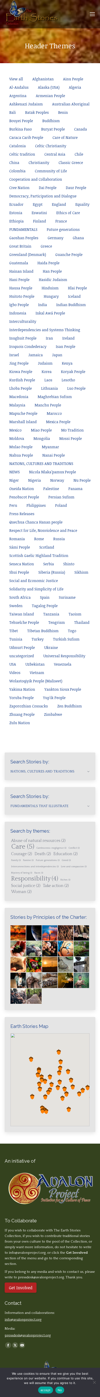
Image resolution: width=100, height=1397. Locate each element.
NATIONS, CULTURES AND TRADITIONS (41, 463)
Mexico (15, 430)
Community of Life (51, 170)
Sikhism (81, 572)
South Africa (20, 597)
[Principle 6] (18, 965)
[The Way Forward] (34, 996)
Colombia (17, 170)
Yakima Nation (22, 689)
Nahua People (21, 455)
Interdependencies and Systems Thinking (44, 329)
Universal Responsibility (64, 655)
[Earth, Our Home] (34, 933)
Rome (39, 538)
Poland (61, 505)
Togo (72, 630)
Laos (48, 380)
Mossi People (70, 438)
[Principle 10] (82, 965)
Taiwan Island (21, 614)
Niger (14, 480)
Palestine (51, 488)
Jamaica (35, 354)
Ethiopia (16, 221)
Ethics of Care (68, 212)
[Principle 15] (82, 980)
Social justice (25, 885)
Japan (57, 354)
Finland (39, 221)
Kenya (67, 363)
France (61, 221)
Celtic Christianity (50, 145)
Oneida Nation (21, 488)
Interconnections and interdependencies (35, 866)
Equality (82, 204)
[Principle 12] (34, 980)
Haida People (48, 262)
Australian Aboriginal (71, 104)
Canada (80, 129)
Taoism (75, 614)
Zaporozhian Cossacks (28, 706)
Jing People (19, 363)
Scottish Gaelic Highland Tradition (38, 555)
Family (16, 860)
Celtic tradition (22, 154)
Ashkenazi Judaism (26, 104)
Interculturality (22, 321)
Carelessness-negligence (51, 848)
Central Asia (54, 154)
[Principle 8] (50, 965)
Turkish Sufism (66, 639)
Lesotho (68, 380)
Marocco (54, 413)
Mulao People (21, 446)
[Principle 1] (18, 949)
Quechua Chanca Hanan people (36, 522)
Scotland (46, 547)
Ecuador (16, 204)
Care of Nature (65, 137)
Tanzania (51, 614)
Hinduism (50, 288)
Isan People (65, 346)
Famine (28, 860)
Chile (79, 154)
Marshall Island (23, 421)
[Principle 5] (82, 949)
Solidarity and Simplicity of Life (36, 589)
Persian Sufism (61, 497)
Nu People (82, 480)
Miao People (41, 430)
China (14, 162)
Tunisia (15, 639)
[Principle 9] (66, 965)
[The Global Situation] (50, 933)
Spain (45, 597)
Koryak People (73, 371)
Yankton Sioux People (62, 689)
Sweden (16, 605)
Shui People (19, 572)
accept (45, 1390)
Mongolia (41, 438)
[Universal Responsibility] (82, 933)
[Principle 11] (18, 980)
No (60, 1390)
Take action (56, 885)
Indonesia (17, 313)
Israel (14, 354)
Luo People (76, 388)
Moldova (16, 438)
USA (12, 664)
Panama (75, 488)
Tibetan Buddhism (43, 630)
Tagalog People (45, 605)
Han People (52, 271)
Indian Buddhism (71, 304)
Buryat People (53, 129)
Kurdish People (22, 380)
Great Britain (20, 246)
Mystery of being (21, 872)
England (59, 204)
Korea (47, 371)
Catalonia (17, 145)
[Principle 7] (34, 965)
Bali (12, 112)
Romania (17, 538)
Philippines (36, 505)
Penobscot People (24, 497)
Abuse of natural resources (38, 840)
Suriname (67, 597)
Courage (21, 854)
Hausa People (20, 288)
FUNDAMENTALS (23, 229)
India (42, 304)
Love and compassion (74, 866)
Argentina (18, 95)
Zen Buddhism (69, 706)
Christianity (39, 162)
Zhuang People (22, 714)
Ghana (78, 237)
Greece (46, 246)
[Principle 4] (66, 949)
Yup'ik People (54, 697)
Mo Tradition (72, 430)
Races (38, 872)
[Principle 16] (18, 996)
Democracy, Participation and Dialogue (43, 196)
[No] (94, 1382)
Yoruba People (21, 697)
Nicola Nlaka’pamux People (52, 471)
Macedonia (18, 396)
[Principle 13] (50, 980)
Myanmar (50, 446)
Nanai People (53, 455)
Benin (63, 112)
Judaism (45, 363)
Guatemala (18, 262)
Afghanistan (43, 79)
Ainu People (73, 79)
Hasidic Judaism (53, 279)
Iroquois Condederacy (28, 346)
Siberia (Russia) (51, 572)
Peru (13, 505)
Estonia (15, 212)
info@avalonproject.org (27, 1253)
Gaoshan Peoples (23, 237)
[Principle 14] (66, 980)
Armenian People (50, 95)
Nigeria (34, 480)
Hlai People (77, 288)
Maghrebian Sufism (55, 396)
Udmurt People (22, 647)
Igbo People (19, 304)
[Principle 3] (50, 949)
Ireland (68, 338)
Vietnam (37, 672)
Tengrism (56, 622)
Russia (59, 538)
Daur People (76, 187)
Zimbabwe (53, 714)
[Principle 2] (34, 949)
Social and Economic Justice (33, 580)
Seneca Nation (21, 563)
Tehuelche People (24, 622)
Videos (14, 672)
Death (42, 854)
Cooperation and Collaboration (35, 179)
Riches (65, 879)
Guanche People (69, 254)
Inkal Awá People (50, 313)
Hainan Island (21, 271)
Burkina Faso (20, 129)
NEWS (14, 471)
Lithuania (49, 388)
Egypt (38, 204)
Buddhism (51, 120)
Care (22, 847)
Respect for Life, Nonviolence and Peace (43, 530)
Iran (49, 338)
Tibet (13, 630)
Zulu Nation (19, 722)
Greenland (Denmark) (27, 254)
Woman (21, 892)
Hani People (19, 279)
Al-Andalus (19, 87)
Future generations (63, 229)
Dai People (48, 187)
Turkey (38, 639)
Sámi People (19, 547)
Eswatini (39, 212)
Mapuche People (23, 413)
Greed (66, 860)
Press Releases (21, 513)
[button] (59, 1072)
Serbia (48, 563)
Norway (57, 480)
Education (65, 854)
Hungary (51, 296)
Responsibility (34, 879)
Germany (55, 237)
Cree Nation (19, 187)
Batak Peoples (37, 112)
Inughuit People (23, 338)
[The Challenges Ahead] (66, 933)
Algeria (75, 87)
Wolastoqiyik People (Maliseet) (35, 681)
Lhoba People (20, 388)
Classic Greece (71, 162)
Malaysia (17, 405)
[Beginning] (18, 933)
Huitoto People (21, 296)
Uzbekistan (35, 664)
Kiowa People (20, 371)
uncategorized (21, 655)
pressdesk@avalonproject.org (28, 1335)
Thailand (82, 622)
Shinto (68, 563)
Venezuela (62, 664)
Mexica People (58, 421)
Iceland (74, 296)
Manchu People (48, 405)
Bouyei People (21, 120)
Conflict (74, 848)
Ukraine (51, 647)
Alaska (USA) (49, 87)
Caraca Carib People (26, 137)
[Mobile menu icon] (92, 14)
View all (16, 79)
